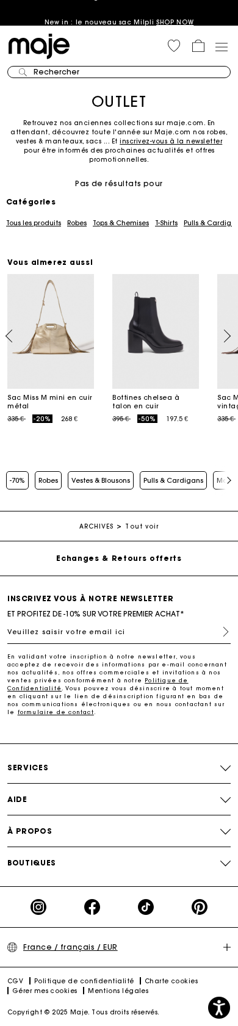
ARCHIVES (96, 526)
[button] (174, 46)
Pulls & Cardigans (173, 480)
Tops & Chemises (121, 223)
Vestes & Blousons (100, 480)
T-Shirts (166, 223)
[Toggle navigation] (221, 46)
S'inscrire (221, 632)
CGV (15, 981)
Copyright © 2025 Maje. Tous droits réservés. (83, 1012)
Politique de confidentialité (84, 981)
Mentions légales (118, 991)
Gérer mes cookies (45, 991)
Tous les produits (33, 223)
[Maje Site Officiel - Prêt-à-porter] (39, 45)
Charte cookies (171, 981)
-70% (17, 480)
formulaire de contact (56, 712)
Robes (77, 223)
